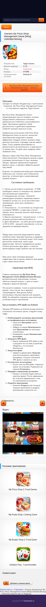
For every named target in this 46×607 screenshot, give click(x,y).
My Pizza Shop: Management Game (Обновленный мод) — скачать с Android (24, 88)
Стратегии (27, 69)
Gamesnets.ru (29, 601)
